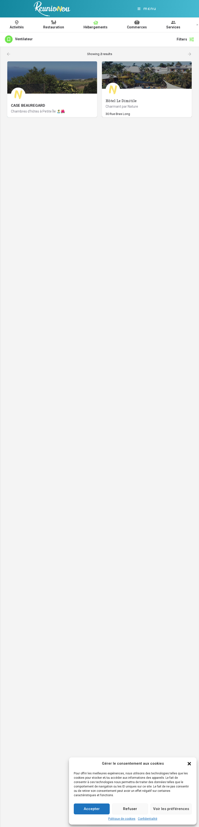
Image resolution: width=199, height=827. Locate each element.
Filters (182, 39)
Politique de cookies (121, 818)
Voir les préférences (171, 809)
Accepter (92, 809)
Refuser (130, 809)
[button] (189, 763)
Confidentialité (147, 818)
